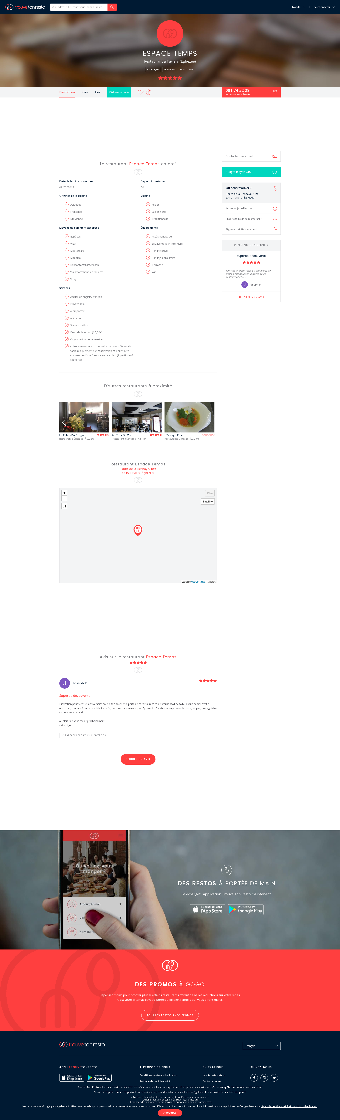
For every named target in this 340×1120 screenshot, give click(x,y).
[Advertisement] (170, 124)
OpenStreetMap (198, 581)
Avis (97, 92)
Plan (85, 92)
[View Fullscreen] (64, 506)
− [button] (64, 498)
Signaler (241, 229)
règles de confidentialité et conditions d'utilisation (289, 1106)
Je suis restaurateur (214, 1075)
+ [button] (64, 493)
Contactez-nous (212, 1081)
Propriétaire (244, 218)
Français (250, 1046)
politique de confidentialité (159, 1092)
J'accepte (170, 1113)
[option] (251, 271)
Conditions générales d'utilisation (158, 1075)
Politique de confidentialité (155, 1081)
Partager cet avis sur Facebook (85, 735)
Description (67, 92)
